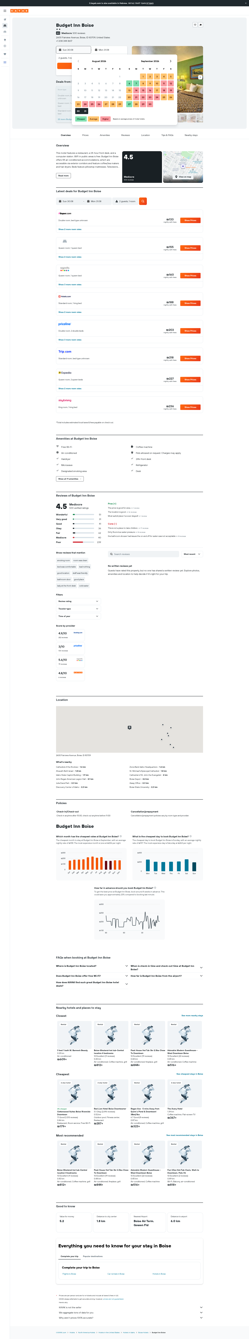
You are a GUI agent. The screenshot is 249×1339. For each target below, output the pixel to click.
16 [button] (78, 97)
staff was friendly (80, 573)
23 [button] (78, 104)
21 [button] (113, 97)
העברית (149, 3)
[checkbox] (70, 635)
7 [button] (112, 83)
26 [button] (99, 104)
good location (63, 573)
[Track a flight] (5, 46)
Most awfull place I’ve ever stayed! (127, 516)
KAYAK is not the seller (70, 1307)
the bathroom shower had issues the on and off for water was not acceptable (147, 536)
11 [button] (92, 90)
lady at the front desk (66, 585)
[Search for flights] (5, 19)
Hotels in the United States (109, 1332)
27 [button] (106, 104)
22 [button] (119, 97)
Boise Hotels (143, 1332)
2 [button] (78, 83)
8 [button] (119, 83)
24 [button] (85, 104)
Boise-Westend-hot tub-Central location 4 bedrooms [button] (109, 1051)
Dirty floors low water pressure (126, 532)
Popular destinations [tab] (93, 1256)
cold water (84, 585)
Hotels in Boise (159, 1274)
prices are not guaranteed (113, 1299)
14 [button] (113, 90)
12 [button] (99, 90)
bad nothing (84, 566)
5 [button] (99, 83)
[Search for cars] (5, 32)
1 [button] (119, 76)
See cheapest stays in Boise (190, 1074)
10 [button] (85, 90)
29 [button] (119, 104)
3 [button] (85, 83)
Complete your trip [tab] (69, 1256)
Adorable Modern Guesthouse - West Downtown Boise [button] (182, 1051)
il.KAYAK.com (61, 1332)
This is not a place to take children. (128, 528)
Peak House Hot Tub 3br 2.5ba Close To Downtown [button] (148, 1051)
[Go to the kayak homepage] (19, 11)
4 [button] (92, 83)
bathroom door (64, 579)
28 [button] (113, 104)
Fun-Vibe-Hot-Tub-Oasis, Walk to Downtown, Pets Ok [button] (183, 1171)
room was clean (80, 560)
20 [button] (105, 97)
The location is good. (122, 512)
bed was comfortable (66, 566)
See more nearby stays (192, 1015)
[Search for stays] (5, 25)
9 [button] (78, 90)
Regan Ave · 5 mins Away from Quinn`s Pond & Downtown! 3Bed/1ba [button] (145, 1111)
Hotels (72, 1332)
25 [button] (92, 104)
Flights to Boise (69, 1274)
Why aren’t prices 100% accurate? (76, 1317)
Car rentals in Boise (115, 1274)
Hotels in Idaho (129, 1332)
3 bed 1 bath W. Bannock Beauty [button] (72, 1050)
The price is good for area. (123, 508)
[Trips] (5, 54)
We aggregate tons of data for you (76, 1312)
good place (79, 579)
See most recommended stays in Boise (184, 1135)
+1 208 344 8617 (64, 40)
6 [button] (106, 83)
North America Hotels (86, 1332)
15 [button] (120, 90)
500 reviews (79, 33)
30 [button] (78, 111)
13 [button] (106, 90)
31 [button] (85, 111)
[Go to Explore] (5, 40)
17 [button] (85, 97)
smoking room (63, 560)
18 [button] (92, 97)
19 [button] (99, 97)
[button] (246, 3)
